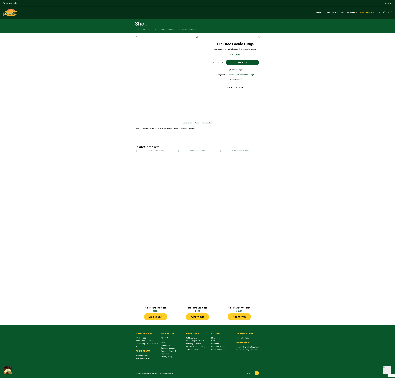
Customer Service (168, 348)
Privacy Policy (166, 357)
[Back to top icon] (257, 373)
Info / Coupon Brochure (195, 341)
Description (187, 123)
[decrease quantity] (213, 62)
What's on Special (218, 347)
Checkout (215, 344)
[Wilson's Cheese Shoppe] (10, 12)
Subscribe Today (243, 338)
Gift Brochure (191, 338)
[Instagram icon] (388, 3)
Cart (213, 341)
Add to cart (242, 62)
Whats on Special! (10, 3)
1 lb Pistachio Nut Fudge (239, 308)
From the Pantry (149, 29)
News (163, 342)
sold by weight (237, 70)
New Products (216, 349)
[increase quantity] (222, 62)
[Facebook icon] (385, 3)
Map (137, 347)
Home (137, 29)
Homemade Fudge (167, 29)
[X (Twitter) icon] (390, 3)
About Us (165, 338)
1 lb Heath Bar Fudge (197, 308)
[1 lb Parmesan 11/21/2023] (389, 370)
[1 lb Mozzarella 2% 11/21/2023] (6, 370)
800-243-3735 (144, 356)
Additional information (203, 123)
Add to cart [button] (155, 316)
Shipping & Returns (193, 344)
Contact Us (165, 345)
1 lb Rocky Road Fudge (155, 308)
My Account (216, 338)
